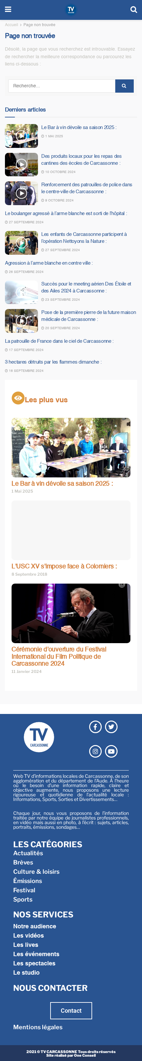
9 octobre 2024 (59, 200)
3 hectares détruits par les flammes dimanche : (53, 362)
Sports (22, 899)
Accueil (11, 25)
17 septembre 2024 (26, 350)
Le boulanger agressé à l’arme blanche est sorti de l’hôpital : (66, 213)
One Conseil (85, 1055)
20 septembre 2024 (62, 328)
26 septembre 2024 (26, 272)
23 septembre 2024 (62, 299)
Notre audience (34, 927)
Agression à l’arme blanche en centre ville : (49, 263)
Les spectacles (34, 964)
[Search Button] (124, 86)
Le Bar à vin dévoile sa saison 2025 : (79, 127)
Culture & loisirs (36, 871)
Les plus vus (46, 400)
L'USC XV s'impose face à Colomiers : (64, 566)
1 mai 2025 (53, 136)
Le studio (26, 973)
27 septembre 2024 (26, 222)
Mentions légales (37, 1027)
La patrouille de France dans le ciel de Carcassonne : (59, 341)
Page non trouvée (39, 25)
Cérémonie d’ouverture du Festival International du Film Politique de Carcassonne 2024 (59, 656)
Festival (24, 890)
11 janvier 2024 (27, 671)
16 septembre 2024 (26, 371)
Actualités (28, 853)
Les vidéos (28, 936)
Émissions (27, 880)
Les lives (25, 945)
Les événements (36, 954)
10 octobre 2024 (60, 172)
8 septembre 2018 (29, 574)
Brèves (23, 862)
